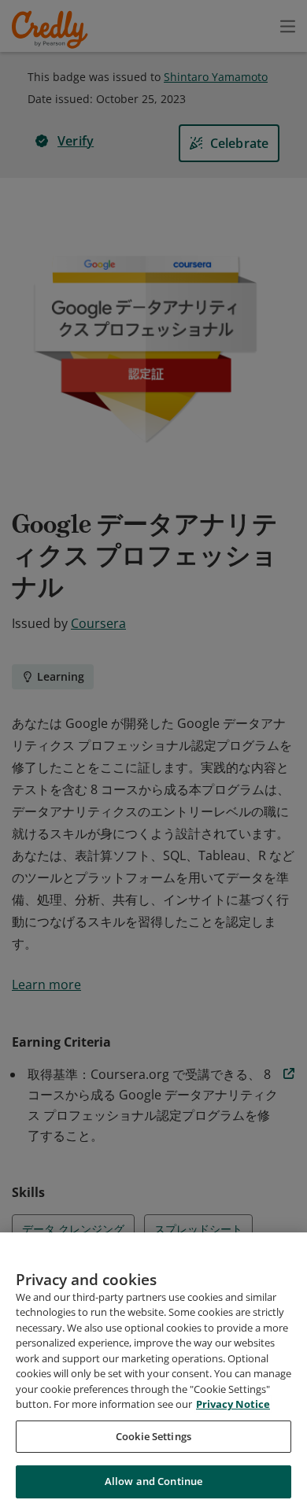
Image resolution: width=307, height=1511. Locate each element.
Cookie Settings (153, 1436)
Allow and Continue (153, 1481)
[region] (153, 1371)
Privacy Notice (233, 1404)
